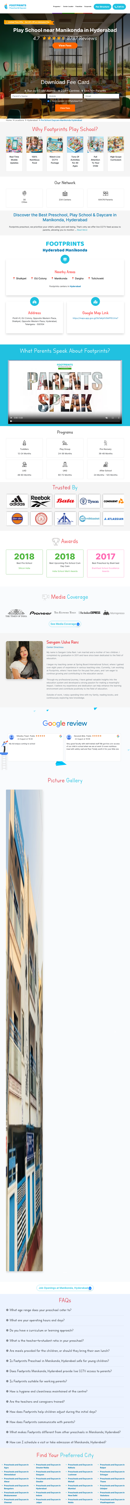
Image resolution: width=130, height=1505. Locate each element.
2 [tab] (65, 529)
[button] (15, 1029)
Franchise (79, 6)
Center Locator (68, 6)
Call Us (120, 6)
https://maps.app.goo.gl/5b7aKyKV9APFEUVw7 (95, 318)
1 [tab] (61, 529)
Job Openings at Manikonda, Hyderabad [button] (64, 1284)
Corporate (87, 6)
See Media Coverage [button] (64, 620)
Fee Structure (102, 6)
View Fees (65, 45)
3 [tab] (69, 529)
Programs (56, 6)
